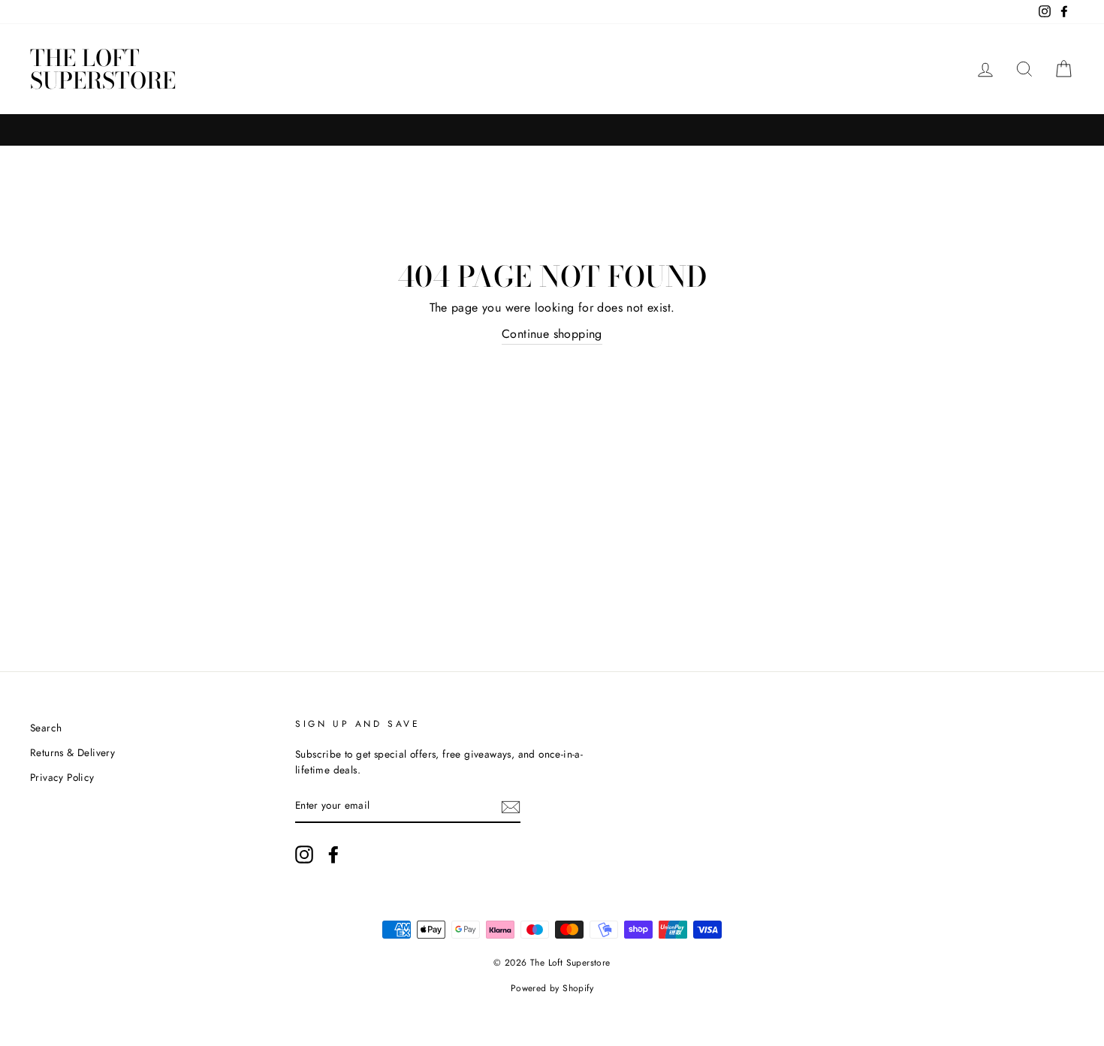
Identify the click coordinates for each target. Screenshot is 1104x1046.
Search (46, 727)
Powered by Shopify (552, 988)
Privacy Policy (62, 777)
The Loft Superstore (103, 69)
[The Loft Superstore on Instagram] (304, 855)
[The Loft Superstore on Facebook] (333, 855)
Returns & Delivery (72, 752)
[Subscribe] (510, 806)
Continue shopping (552, 333)
